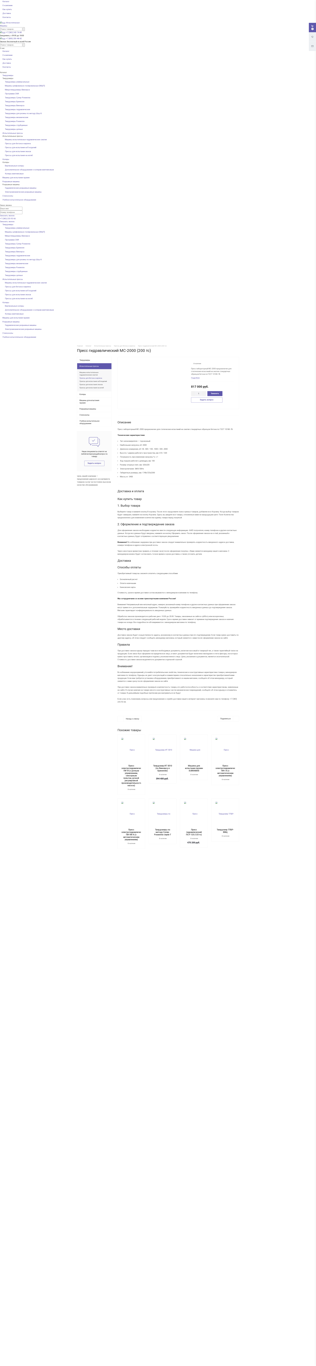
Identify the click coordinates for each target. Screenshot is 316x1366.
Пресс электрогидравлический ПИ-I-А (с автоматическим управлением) (227, 771)
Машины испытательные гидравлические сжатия (26, 139)
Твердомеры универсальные (17, 82)
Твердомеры (7, 224)
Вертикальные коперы (14, 166)
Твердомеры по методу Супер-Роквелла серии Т (162, 832)
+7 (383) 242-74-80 (14, 32)
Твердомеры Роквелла (14, 121)
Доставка (6, 13)
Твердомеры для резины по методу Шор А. (23, 113)
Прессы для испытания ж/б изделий (20, 147)
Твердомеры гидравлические (17, 109)
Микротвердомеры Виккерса (17, 90)
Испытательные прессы (12, 279)
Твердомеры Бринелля (14, 101)
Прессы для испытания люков (18, 151)
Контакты (6, 17)
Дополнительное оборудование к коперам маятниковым (29, 170)
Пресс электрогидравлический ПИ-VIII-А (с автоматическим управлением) (133, 835)
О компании (7, 5)
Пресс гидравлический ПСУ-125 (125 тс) (194, 832)
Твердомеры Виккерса (14, 105)
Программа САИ (12, 94)
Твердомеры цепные (14, 129)
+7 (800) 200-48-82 (14, 38)
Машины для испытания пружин (16, 177)
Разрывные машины (11, 322)
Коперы (5, 302)
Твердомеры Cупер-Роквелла (17, 98)
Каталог (5, 1)
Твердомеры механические (16, 117)
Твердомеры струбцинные (16, 125)
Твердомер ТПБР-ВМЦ (225, 831)
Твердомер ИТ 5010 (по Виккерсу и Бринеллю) (162, 768)
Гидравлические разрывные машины (20, 188)
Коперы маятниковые (14, 174)
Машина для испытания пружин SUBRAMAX (194, 768)
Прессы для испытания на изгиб (19, 155)
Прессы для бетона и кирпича (18, 143)
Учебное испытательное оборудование (19, 200)
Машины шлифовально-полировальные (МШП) (25, 86)
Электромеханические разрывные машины (23, 192)
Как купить (7, 9)
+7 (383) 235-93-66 (8, 218)
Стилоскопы (7, 196)
